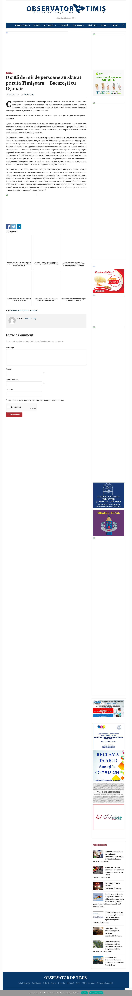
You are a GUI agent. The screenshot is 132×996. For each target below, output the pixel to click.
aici (78, 993)
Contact (91, 983)
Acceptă (84, 993)
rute (20, 310)
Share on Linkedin (19, 226)
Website (9, 390)
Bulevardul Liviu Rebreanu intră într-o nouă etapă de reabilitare (114, 959)
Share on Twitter (13, 226)
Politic (37, 25)
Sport (115, 25)
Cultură (64, 25)
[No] (129, 993)
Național (77, 25)
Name (8, 369)
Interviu (61, 983)
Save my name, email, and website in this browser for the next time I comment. (36, 400)
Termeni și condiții (105, 983)
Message (10, 347)
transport (34, 310)
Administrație (21, 25)
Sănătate (92, 25)
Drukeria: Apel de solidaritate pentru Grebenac (112, 930)
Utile (84, 983)
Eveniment (49, 25)
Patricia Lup (29, 94)
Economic (10, 73)
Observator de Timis (65, 977)
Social (103, 25)
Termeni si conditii (96, 993)
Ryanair (25, 310)
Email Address (12, 379)
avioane (14, 310)
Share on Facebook (8, 226)
